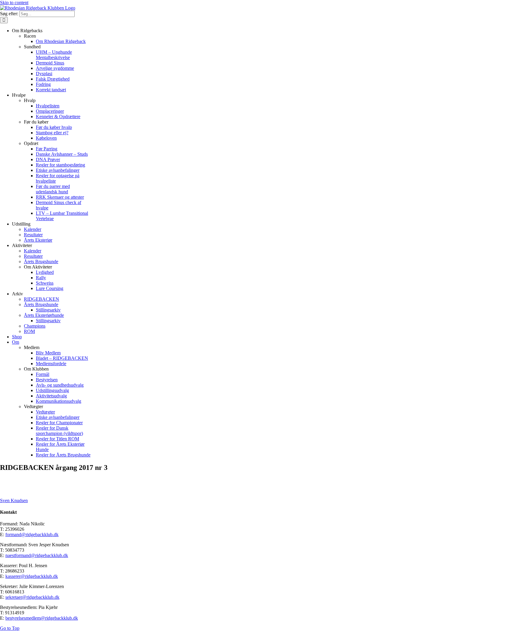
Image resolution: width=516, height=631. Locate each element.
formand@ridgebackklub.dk (32, 534)
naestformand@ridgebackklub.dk (36, 555)
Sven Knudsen (14, 500)
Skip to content (14, 2)
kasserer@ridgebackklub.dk (31, 576)
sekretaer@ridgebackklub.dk (32, 597)
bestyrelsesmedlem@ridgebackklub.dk (41, 618)
